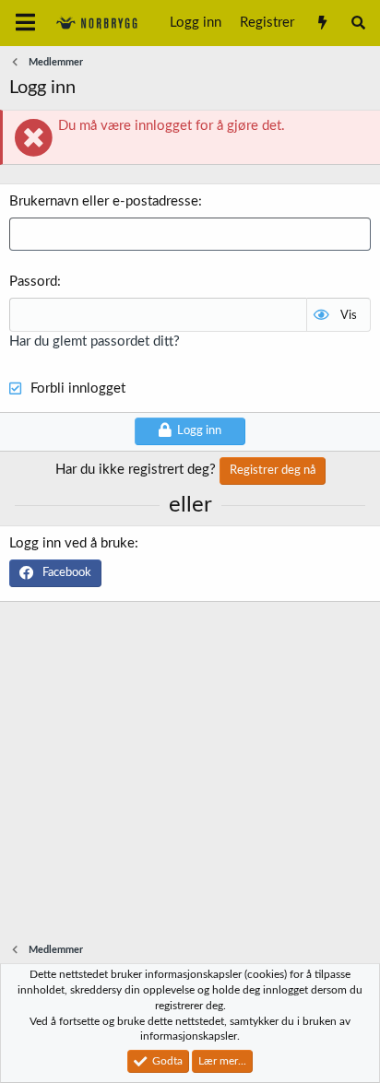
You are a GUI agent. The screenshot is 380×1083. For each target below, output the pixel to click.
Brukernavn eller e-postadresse (103, 201)
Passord (33, 281)
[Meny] (25, 23)
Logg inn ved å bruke (72, 543)
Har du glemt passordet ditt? (94, 341)
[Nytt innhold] (321, 23)
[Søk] (358, 23)
